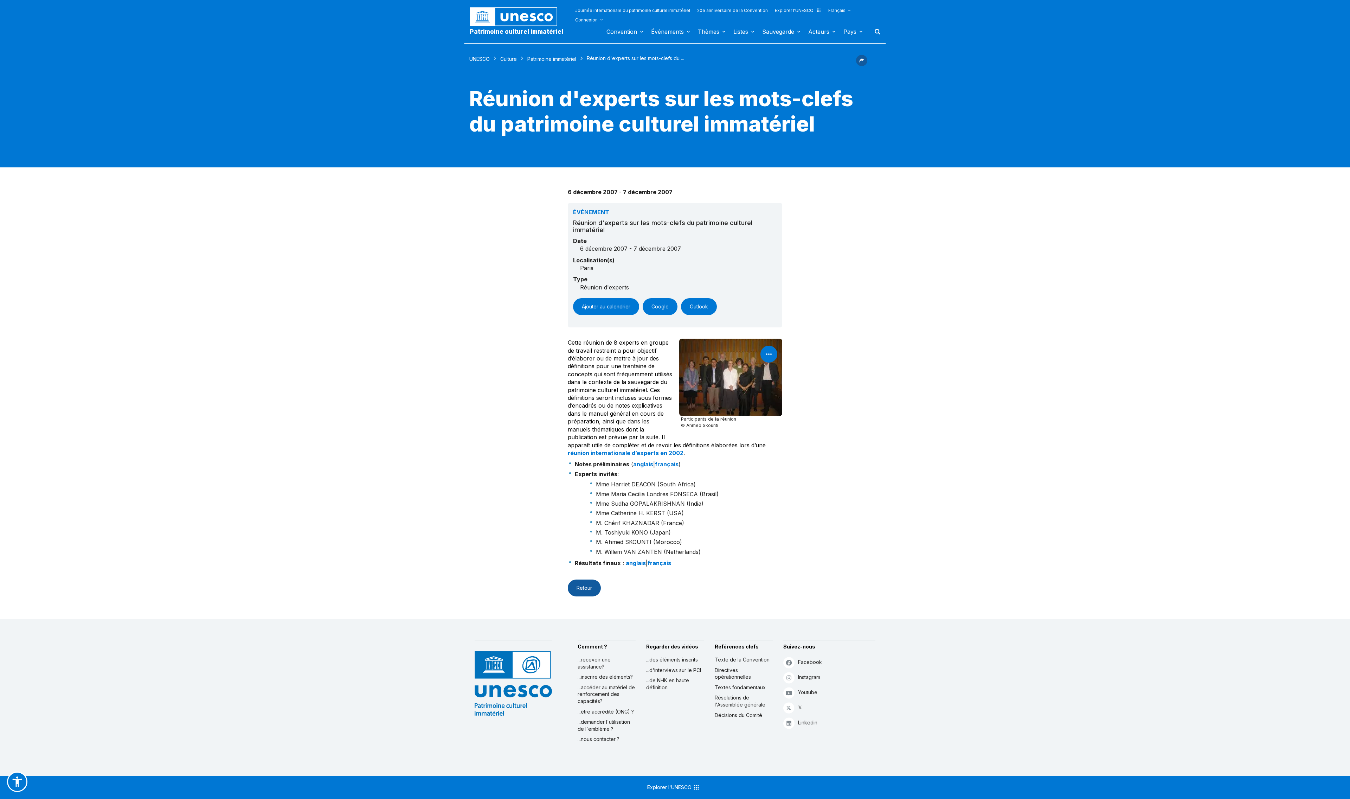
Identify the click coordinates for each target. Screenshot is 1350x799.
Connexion (586, 20)
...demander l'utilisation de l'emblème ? (604, 725)
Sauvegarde (778, 31)
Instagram (809, 677)
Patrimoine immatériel (551, 59)
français (667, 464)
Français (837, 10)
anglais (643, 464)
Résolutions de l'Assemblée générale (740, 701)
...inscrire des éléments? (605, 677)
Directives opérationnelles (733, 673)
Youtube (807, 692)
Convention (621, 31)
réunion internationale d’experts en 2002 (625, 452)
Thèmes (708, 31)
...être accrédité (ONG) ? (606, 712)
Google (660, 306)
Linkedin (807, 723)
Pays (849, 31)
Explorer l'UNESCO (794, 10)
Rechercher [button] (875, 32)
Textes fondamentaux (740, 687)
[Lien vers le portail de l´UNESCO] (517, 16)
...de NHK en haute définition (667, 683)
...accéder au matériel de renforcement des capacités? (606, 694)
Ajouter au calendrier (606, 306)
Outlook (699, 306)
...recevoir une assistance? (594, 663)
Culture (508, 59)
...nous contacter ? (598, 739)
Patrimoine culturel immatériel (516, 31)
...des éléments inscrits (672, 660)
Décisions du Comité (738, 715)
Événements (667, 31)
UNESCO (479, 59)
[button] (861, 64)
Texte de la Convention (742, 660)
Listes (740, 31)
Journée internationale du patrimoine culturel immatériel (632, 10)
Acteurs (818, 31)
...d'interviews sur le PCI (673, 670)
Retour (584, 588)
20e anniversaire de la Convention (732, 10)
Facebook (810, 662)
